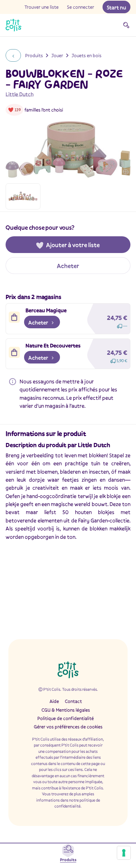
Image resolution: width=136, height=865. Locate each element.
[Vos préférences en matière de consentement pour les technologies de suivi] (123, 852)
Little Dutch (19, 94)
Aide (54, 701)
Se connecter (80, 7)
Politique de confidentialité (65, 718)
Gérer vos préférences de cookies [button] (68, 727)
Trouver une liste (41, 7)
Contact (73, 701)
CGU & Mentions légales (65, 710)
